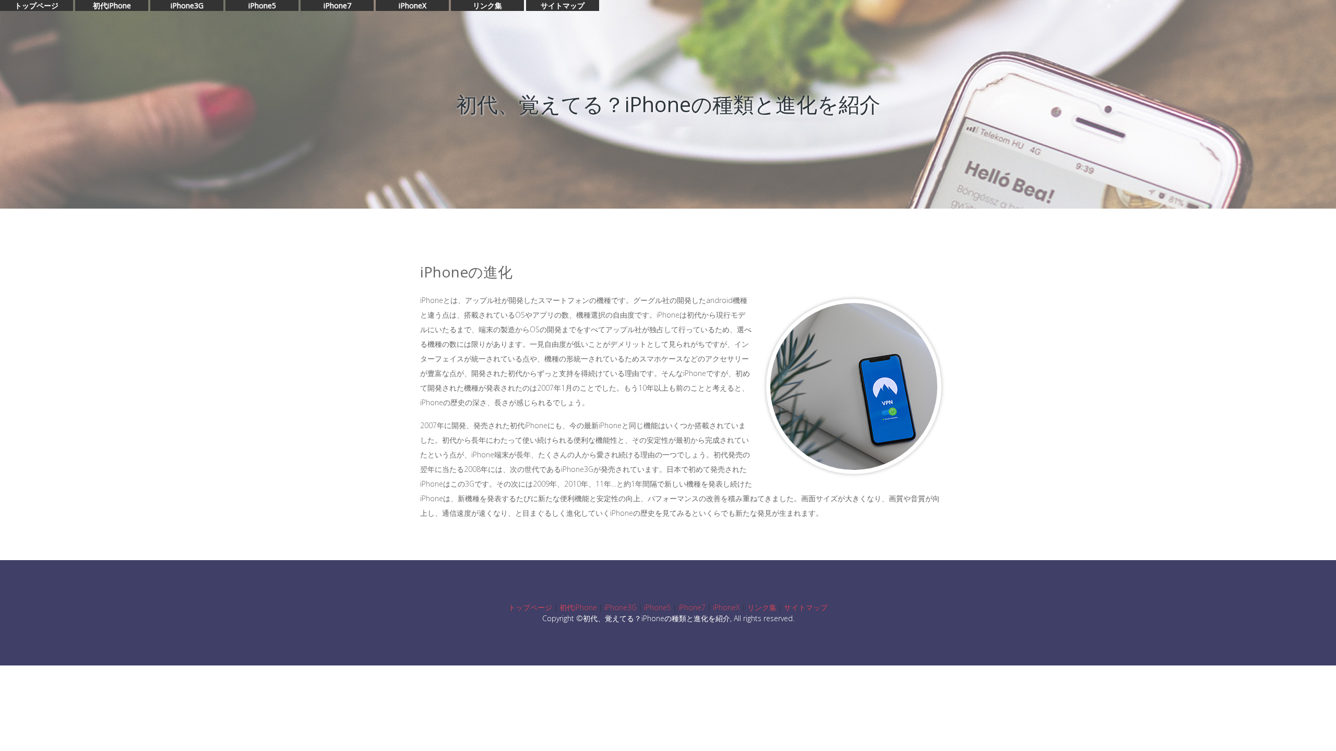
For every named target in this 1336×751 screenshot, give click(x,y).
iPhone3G (187, 5)
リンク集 (487, 5)
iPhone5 (262, 5)
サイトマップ (562, 5)
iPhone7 (337, 5)
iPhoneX (412, 5)
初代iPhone (112, 5)
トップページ (36, 5)
